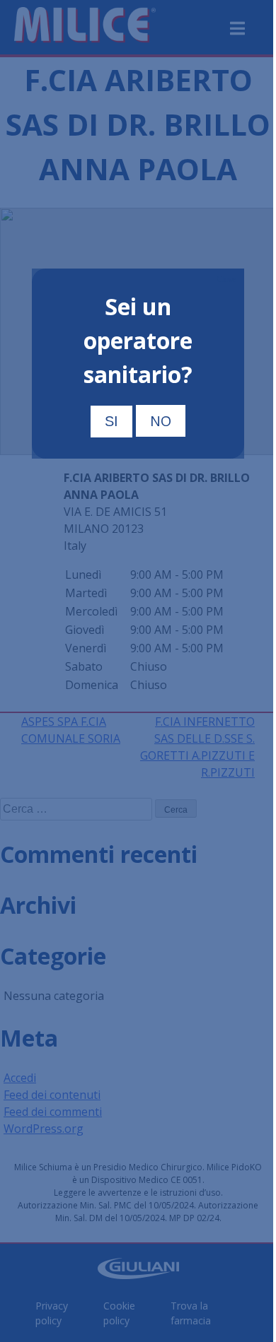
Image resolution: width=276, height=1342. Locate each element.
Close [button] (226, 279)
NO (160, 420)
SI (111, 421)
